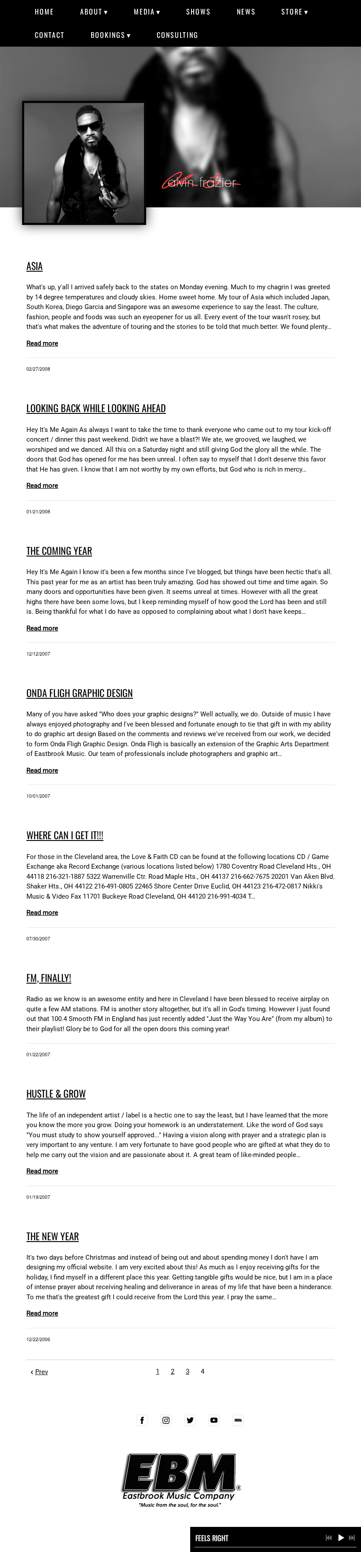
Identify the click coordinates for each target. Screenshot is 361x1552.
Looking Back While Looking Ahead (96, 408)
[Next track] (352, 1538)
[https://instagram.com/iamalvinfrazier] (166, 1420)
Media (144, 11)
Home (44, 11)
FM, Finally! (48, 977)
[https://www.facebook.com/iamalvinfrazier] (142, 1420)
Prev (41, 1372)
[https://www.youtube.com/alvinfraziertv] (214, 1420)
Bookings (108, 34)
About (91, 11)
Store (292, 11)
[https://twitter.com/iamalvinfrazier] (190, 1420)
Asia (34, 265)
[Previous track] (329, 1538)
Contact (50, 34)
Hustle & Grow (56, 1093)
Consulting (178, 34)
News (246, 11)
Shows (198, 11)
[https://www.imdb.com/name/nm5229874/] (238, 1420)
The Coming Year (59, 550)
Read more (42, 343)
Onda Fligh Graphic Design (79, 693)
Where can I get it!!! (64, 835)
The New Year (52, 1236)
